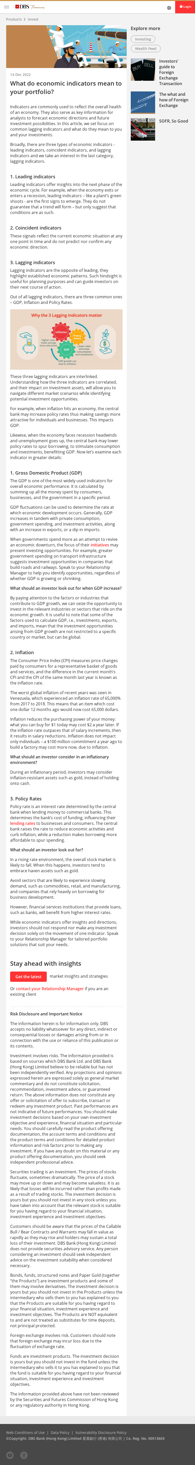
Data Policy (60, 1432)
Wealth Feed (145, 48)
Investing (143, 39)
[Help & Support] (169, 7)
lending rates (22, 823)
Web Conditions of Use (25, 1432)
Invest (33, 19)
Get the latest (28, 976)
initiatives (100, 545)
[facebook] (24, 1455)
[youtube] (10, 1455)
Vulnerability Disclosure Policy (100, 1432)
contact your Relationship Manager (50, 988)
